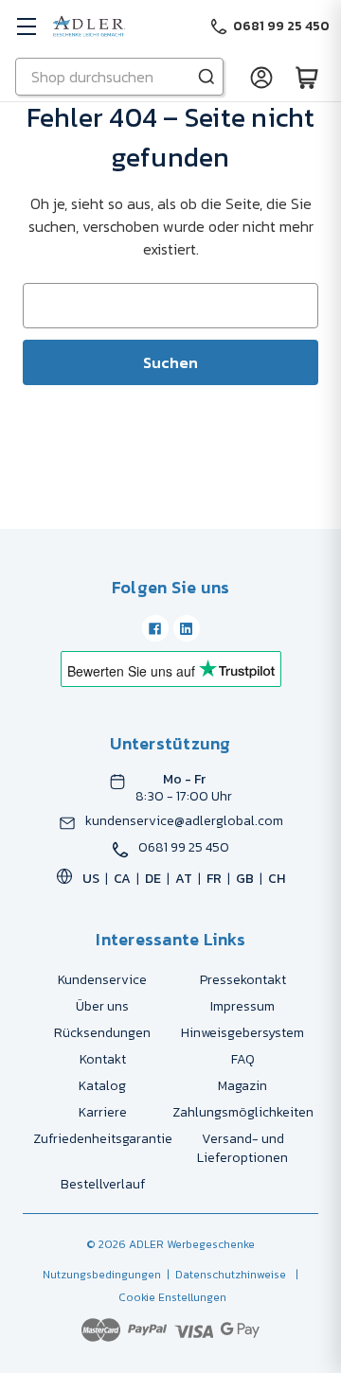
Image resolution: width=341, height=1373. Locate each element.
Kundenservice (102, 980)
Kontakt (103, 1059)
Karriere (103, 1112)
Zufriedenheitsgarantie (102, 1139)
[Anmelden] (261, 77)
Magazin (242, 1086)
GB (245, 879)
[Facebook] (155, 628)
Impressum (242, 1006)
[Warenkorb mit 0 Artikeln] (307, 77)
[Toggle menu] (26, 26)
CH (276, 879)
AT (183, 879)
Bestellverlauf (103, 1184)
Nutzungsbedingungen (102, 1274)
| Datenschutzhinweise (223, 1274)
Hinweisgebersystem (242, 1033)
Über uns (102, 1006)
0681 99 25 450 (183, 847)
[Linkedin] (186, 628)
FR (214, 879)
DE (153, 879)
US (90, 879)
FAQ (243, 1059)
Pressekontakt (243, 980)
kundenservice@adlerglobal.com (184, 821)
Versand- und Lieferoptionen (242, 1148)
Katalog (102, 1086)
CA (122, 879)
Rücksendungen (102, 1033)
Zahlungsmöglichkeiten (243, 1112)
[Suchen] (206, 77)
